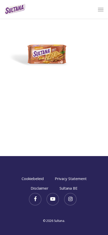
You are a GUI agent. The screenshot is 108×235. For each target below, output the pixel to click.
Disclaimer (39, 188)
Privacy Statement (71, 178)
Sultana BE (69, 188)
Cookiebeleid (33, 178)
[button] (100, 9)
